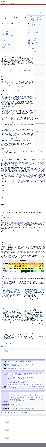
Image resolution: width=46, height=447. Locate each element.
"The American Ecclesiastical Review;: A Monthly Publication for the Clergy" (12, 295)
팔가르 (22, 360)
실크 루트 (12, 21)
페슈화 (43, 164)
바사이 (8, 199)
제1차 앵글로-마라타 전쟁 (13, 24)
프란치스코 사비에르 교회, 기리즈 (31, 235)
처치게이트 (21, 202)
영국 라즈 (23, 63)
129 (21, 320)
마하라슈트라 (34, 19)
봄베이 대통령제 (19, 174)
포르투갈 (25, 59)
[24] (13, 207)
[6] (9, 25)
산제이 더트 (6, 238)
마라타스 (6, 23)
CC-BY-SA (21, 414)
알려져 (11, 199)
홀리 (31, 224)
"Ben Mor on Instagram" (38, 318)
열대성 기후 (6, 246)
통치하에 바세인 (7, 133)
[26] (39, 207)
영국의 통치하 (25, 178)
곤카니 (36, 45)
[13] (9, 85)
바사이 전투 (6, 22)
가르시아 (2, 129)
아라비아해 (11, 101)
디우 (29, 112)
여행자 (14, 83)
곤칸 (29, 86)
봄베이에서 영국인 (23, 167)
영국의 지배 (23, 187)
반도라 (5, 114)
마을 (16, 223)
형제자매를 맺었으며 (22, 282)
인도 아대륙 (17, 187)
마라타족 (8, 151)
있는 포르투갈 (23, 126)
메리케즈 (18, 117)
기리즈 (18, 209)
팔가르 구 (18, 16)
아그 (40, 236)
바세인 (13, 168)
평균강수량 (26, 255)
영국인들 (39, 170)
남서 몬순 (7, 251)
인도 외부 (18, 71)
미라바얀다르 (4, 401)
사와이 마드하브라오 (14, 164)
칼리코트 (25, 96)
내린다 (41, 251)
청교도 (9, 81)
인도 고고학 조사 (24, 206)
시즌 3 (8, 284)
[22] (23, 194)
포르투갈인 (2, 96)
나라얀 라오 (16, 162)
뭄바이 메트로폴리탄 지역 (38, 200)
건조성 (23, 246)
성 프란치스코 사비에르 (11, 209)
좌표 (40, 12)
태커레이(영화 (15, 239)
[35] (32, 281)
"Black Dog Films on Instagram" (31, 320)
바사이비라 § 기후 (8, 244)
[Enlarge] (44, 60)
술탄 (4, 113)
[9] (22, 62)
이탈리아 (4, 91)
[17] (11, 138)
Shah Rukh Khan (7, 235)
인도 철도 (28, 200)
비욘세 (17, 225)
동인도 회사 (6, 24)
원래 (1, 206)
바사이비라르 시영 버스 (18, 199)
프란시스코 (15, 98)
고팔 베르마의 (36, 236)
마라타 (31, 164)
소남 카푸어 (25, 225)
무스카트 (4, 143)
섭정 (8, 165)
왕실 (17, 154)
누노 (1, 117)
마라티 (3, 64)
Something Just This (29, 230)
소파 (26, 85)
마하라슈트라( (4, 17)
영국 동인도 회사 (24, 186)
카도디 (39, 45)
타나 (23, 85)
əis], (16, 13)
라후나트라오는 (3, 167)
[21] (4, 178)
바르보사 (14, 58)
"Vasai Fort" (5, 330)
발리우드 (6, 234)
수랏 (18, 114)
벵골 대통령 (31, 176)
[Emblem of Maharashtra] (20, 370)
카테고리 (1, 412)
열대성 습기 (18, 246)
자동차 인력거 (14, 200)
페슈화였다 (20, 163)
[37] (42, 282)
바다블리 (33, 45)
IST (35, 39)
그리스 (3, 82)
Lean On (19, 233)
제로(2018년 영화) (21, 239)
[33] (9, 228)
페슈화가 (24, 162)
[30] (11, 225)
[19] (2, 178)
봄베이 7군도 (10, 154)
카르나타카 (25, 84)
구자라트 (9, 57)
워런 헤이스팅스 (41, 176)
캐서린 (19, 154)
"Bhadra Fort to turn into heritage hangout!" (10, 333)
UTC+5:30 (33, 39)
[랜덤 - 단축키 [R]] (45, 1)
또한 (24, 16)
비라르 (17, 202)
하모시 (32, 236)
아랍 (5, 82)
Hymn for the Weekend (21, 222)
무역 (3, 21)
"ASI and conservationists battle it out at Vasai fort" (33, 300)
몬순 (21, 251)
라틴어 (31, 58)
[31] (12, 225)
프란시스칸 (10, 282)
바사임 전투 (40, 150)
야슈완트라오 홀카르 (6, 180)
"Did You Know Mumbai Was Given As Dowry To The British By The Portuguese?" (12, 309)
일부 (14, 238)
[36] (7, 282)
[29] (22, 212)
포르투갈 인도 (15, 134)
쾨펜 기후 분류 (11, 246)
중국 (12, 83)
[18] (12, 138)
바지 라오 (12, 150)
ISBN (5, 299)
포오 (8, 181)
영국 (1, 159)
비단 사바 (2, 368)
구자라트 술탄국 (5, 99)
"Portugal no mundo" (6, 296)
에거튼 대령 (42, 174)
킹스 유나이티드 (14, 283)
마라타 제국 (24, 24)
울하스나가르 (4, 405)
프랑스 (4, 174)
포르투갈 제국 (15, 125)
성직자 (37, 282)
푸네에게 (30, 172)
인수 (6, 26)
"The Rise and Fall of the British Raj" (8, 312)
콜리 (37, 45)
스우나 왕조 (11, 87)
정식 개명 (6, 71)
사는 (5, 129)
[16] (30, 89)
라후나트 (6, 168)
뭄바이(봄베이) (18, 15)
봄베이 (28, 62)
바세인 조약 (2, 124)
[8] (21, 62)
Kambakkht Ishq (36, 234)
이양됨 (27, 63)
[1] (34, 26)
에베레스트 (30, 281)
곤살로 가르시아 (4, 282)
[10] (15, 63)
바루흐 (32, 170)
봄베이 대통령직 (5, 171)
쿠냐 (8, 84)
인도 (20, 63)
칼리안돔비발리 (3, 404)
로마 (10, 82)
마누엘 (17, 97)
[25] (14, 207)
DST (30, 40)
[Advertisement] (23, 10)
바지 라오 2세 (42, 180)
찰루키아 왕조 (29, 84)
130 (21, 323)
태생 (30, 282)
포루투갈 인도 (15, 282)
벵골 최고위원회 (30, 169)
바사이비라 (19, 17)
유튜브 (10, 230)
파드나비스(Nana (35, 171)
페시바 (24, 22)
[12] (4, 73)
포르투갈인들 (3, 101)
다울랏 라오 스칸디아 (33, 180)
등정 (33, 281)
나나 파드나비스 (22, 164)
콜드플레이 (9, 222)
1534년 (12, 59)
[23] (12, 207)
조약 (16, 59)
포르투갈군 (14, 111)
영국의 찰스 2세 (23, 154)
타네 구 (12, 16)
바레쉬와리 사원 (5, 209)
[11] (15, 64)
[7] (31, 89)
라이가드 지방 (5, 409)
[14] (22, 86)
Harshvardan (4, 281)
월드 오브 (3, 284)
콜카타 (20, 223)
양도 (38, 168)
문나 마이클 (10, 239)
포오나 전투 (27, 180)
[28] (17, 212)
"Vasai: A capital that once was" (8, 289)
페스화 (9, 150)
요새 (22, 21)
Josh (13, 235)
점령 (19, 57)
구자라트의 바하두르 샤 (15, 124)
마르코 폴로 (11, 91)
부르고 (28, 72)
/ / (43, 12)
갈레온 (26, 124)
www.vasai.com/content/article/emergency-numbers (38, 48)
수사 (22, 97)
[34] (23, 257)
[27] (12, 212)
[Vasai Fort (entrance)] (36, 16)
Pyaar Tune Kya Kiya (23, 234)
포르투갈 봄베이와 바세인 (14, 22)
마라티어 (7, 70)
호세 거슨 (5, 84)
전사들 (3, 145)
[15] (9, 88)
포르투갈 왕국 (22, 124)
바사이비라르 (3, 408)
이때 (12, 98)
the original (13, 306)
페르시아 (7, 82)
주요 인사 (7, 68)
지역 (7, 21)
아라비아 (16, 85)
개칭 (12, 64)
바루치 (27, 168)
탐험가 (12, 96)
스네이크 (11, 233)
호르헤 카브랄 (11, 130)
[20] (3, 178)
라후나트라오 (4, 169)
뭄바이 (6, 73)
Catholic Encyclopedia (32, 334)
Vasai (6, 56)
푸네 (11, 181)
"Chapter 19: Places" (7, 300)
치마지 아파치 (18, 150)
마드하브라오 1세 (6, 162)
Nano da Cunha (19, 118)
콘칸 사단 (13, 17)
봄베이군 (15, 176)
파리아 (20, 97)
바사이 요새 (35, 17)
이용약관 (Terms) (26, 414)
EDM (1, 233)
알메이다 (19, 98)
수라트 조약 (38, 167)
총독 (37, 176)
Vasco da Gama (20, 96)
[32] (31, 225)
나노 (5, 120)
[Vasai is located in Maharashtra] (36, 18)
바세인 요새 (20, 130)
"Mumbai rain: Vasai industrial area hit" (32, 294)
